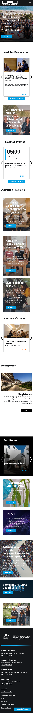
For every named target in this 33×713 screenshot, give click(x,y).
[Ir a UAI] (7, 3)
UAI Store (4, 701)
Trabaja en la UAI (6, 708)
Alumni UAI (4, 689)
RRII (2, 698)
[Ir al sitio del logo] (18, 3)
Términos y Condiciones (7, 704)
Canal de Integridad (6, 692)
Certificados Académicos (8, 695)
